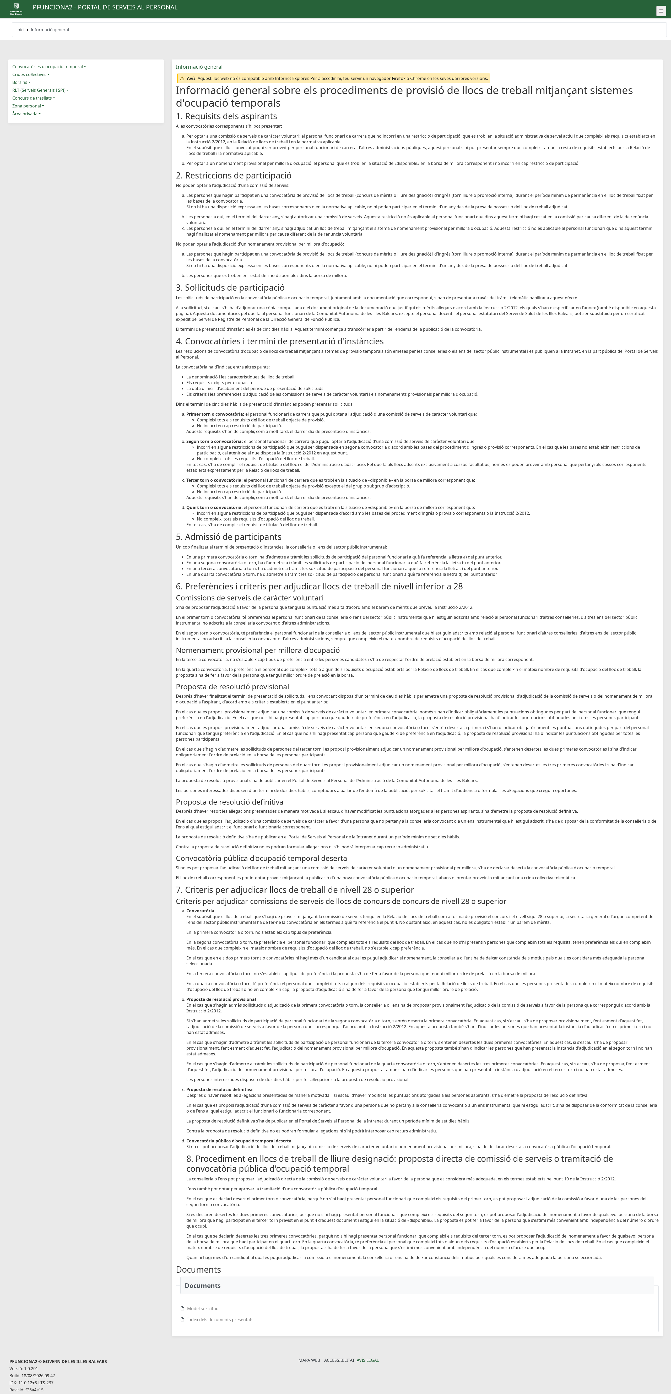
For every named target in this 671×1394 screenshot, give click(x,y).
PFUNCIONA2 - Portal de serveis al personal (105, 7)
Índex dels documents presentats (220, 1319)
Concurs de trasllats (32, 98)
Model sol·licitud (203, 1308)
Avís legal (368, 1360)
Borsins (19, 82)
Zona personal (26, 106)
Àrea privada (24, 114)
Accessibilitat (339, 1360)
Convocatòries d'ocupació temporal (47, 66)
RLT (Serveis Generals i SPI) (39, 90)
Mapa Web (309, 1360)
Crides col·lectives (29, 74)
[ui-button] (661, 11)
